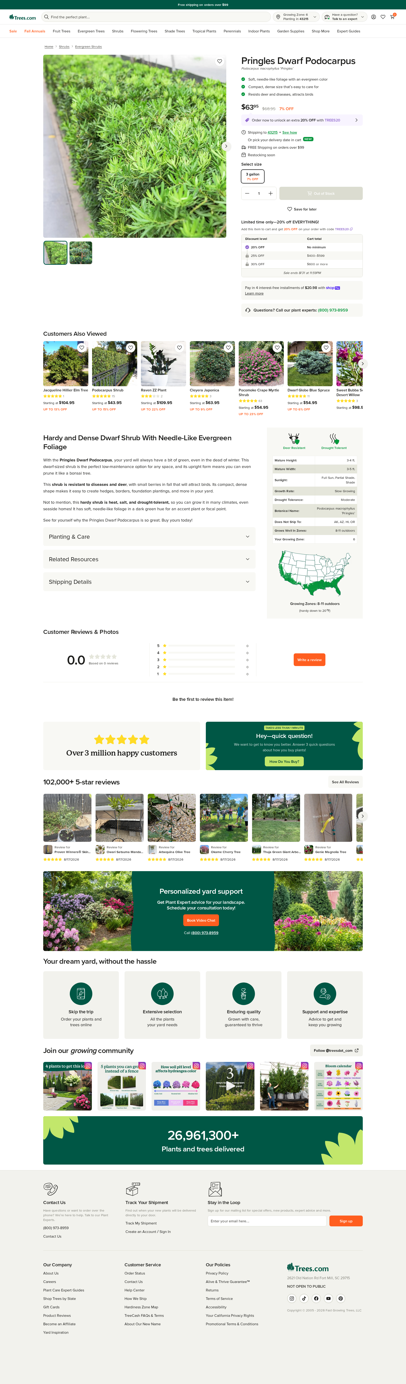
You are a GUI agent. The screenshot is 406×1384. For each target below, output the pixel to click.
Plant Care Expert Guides (63, 1290)
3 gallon (252, 176)
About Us (51, 1273)
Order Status (135, 1273)
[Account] (373, 17)
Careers (49, 1281)
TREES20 (342, 229)
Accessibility (216, 1307)
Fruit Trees (61, 31)
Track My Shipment (141, 1223)
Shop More (321, 31)
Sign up (346, 1221)
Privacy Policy (217, 1273)
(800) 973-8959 (333, 310)
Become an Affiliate (59, 1324)
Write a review (309, 660)
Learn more (254, 293)
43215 (273, 132)
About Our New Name (143, 1324)
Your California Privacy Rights (230, 1315)
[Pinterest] (340, 1298)
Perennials (232, 31)
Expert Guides (348, 31)
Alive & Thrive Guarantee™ (228, 1281)
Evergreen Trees (91, 31)
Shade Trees (175, 31)
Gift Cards (51, 1307)
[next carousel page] (362, 363)
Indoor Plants (259, 31)
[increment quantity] (270, 193)
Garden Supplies (290, 31)
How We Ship (136, 1298)
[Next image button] (226, 146)
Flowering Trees (144, 31)
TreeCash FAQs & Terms (144, 1315)
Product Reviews (57, 1315)
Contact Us (52, 1236)
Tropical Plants (204, 31)
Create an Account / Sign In (148, 1231)
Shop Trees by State (59, 1298)
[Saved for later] (219, 61)
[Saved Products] (383, 17)
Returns (212, 1290)
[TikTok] (304, 1298)
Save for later (305, 209)
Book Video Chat (201, 920)
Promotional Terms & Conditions (232, 1324)
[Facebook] (316, 1298)
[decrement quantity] (247, 193)
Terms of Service (219, 1298)
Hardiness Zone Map (141, 1307)
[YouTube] (328, 1298)
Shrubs (117, 31)
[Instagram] (292, 1298)
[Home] (22, 17)
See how (289, 132)
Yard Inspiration (56, 1332)
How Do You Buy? (284, 761)
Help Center (134, 1290)
